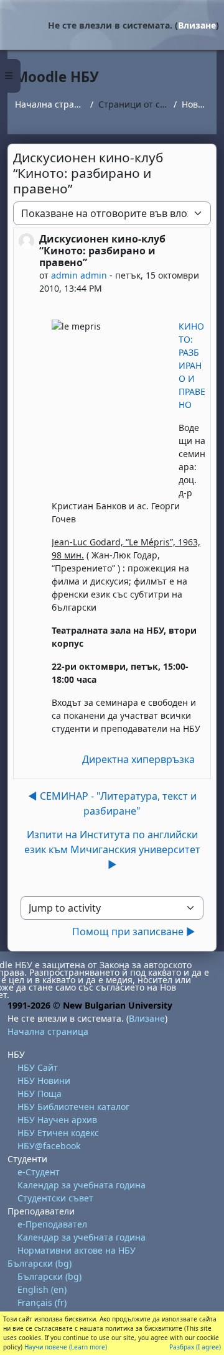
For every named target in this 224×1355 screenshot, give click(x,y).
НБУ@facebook (48, 1146)
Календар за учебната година (81, 1185)
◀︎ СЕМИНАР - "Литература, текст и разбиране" (112, 803)
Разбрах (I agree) (195, 1347)
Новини (195, 104)
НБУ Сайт (37, 1067)
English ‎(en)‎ (42, 1289)
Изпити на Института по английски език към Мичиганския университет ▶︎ (112, 849)
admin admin (79, 275)
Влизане (197, 25)
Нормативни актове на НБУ (76, 1250)
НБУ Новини (43, 1080)
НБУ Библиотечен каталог (73, 1106)
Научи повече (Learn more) (65, 1347)
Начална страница (50, 104)
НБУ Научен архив (57, 1120)
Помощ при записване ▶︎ (133, 931)
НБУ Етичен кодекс (58, 1133)
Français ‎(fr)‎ (42, 1302)
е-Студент (38, 1172)
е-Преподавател (52, 1224)
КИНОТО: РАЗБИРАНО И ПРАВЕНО (192, 365)
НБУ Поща (39, 1093)
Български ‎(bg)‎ (39, 1263)
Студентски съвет (55, 1198)
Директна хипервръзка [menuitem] (138, 759)
